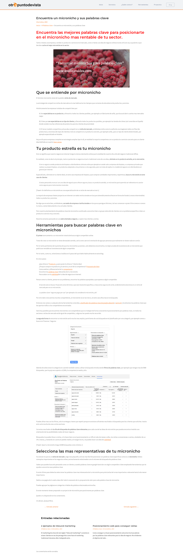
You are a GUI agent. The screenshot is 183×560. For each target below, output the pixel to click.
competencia (67, 269)
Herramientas (143, 5)
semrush (119, 303)
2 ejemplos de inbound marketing (58, 526)
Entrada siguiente (131, 507)
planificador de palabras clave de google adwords (97, 303)
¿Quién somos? (126, 5)
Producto (52, 264)
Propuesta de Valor (93, 267)
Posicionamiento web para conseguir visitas (115, 526)
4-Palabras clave (45, 529)
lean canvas (58, 142)
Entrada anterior (51, 507)
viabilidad (54, 274)
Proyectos (158, 5)
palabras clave (53, 272)
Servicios (112, 5)
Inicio (101, 5)
